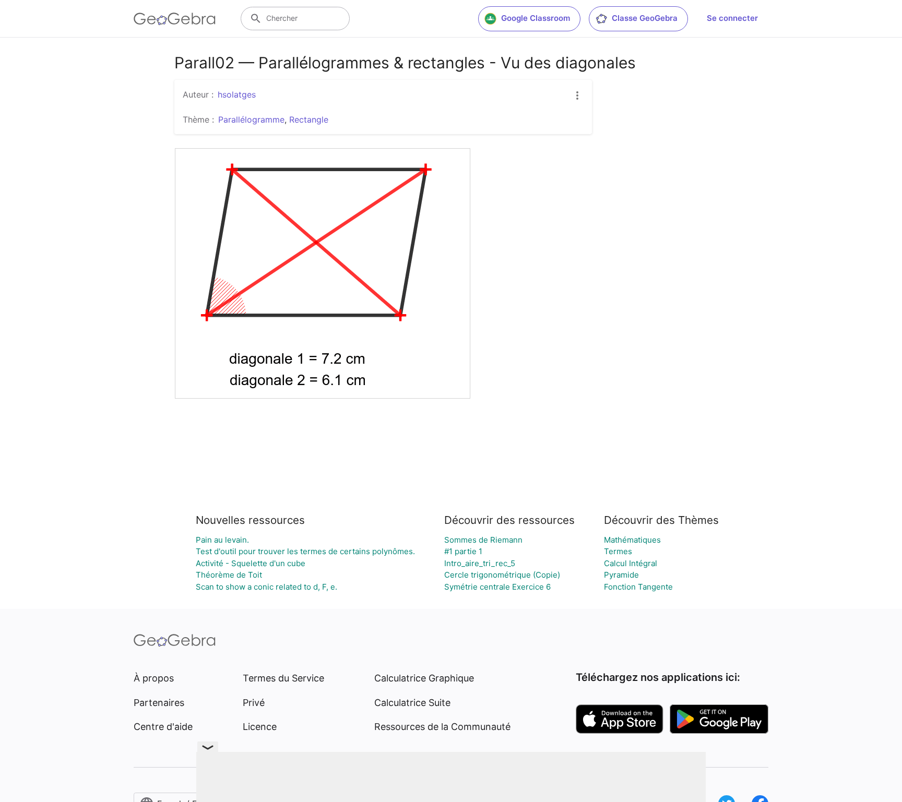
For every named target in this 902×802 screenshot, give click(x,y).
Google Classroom (535, 18)
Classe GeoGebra (645, 18)
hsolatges (237, 94)
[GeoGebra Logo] (175, 19)
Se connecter (732, 18)
